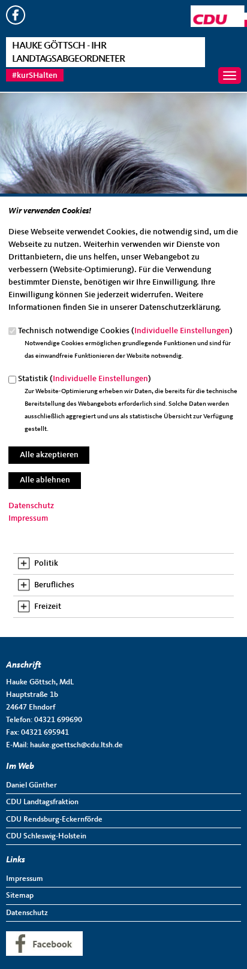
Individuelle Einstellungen (182, 331)
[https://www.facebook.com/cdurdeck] (15, 22)
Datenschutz (31, 506)
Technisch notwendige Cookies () (125, 331)
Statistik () (84, 379)
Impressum (28, 518)
